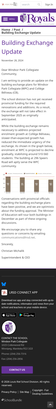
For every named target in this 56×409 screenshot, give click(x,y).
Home (5, 29)
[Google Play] (27, 316)
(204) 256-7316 (18, 353)
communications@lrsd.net (18, 237)
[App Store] (9, 316)
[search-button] (38, 4)
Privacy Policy (9, 392)
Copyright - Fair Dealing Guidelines (42, 392)
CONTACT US (17, 370)
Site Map (24, 392)
